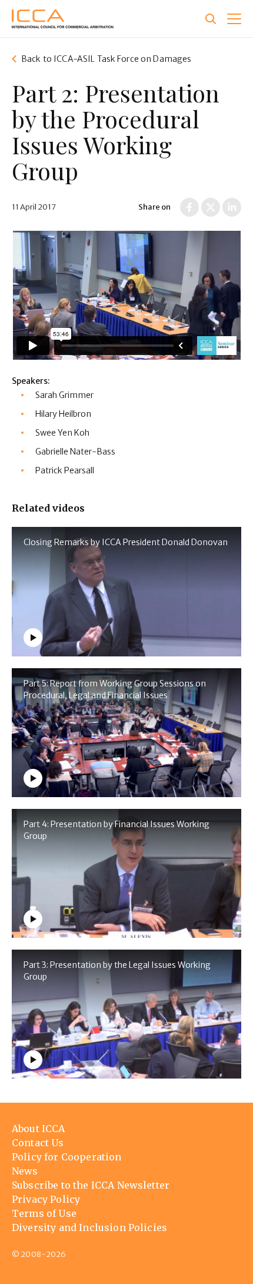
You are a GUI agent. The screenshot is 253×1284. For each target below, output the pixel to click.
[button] (234, 18)
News (25, 1171)
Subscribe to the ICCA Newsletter (90, 1185)
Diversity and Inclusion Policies (89, 1227)
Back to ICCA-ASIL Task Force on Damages (106, 59)
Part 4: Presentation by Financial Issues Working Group (116, 830)
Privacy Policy (46, 1199)
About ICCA (38, 1128)
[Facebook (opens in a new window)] (189, 207)
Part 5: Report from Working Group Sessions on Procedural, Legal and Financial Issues (115, 689)
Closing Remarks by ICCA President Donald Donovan (126, 542)
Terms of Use (44, 1213)
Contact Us (38, 1143)
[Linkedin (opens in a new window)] (231, 207)
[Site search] (210, 18)
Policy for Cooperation (67, 1157)
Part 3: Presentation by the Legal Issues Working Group (117, 971)
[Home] (63, 18)
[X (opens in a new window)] (210, 207)
